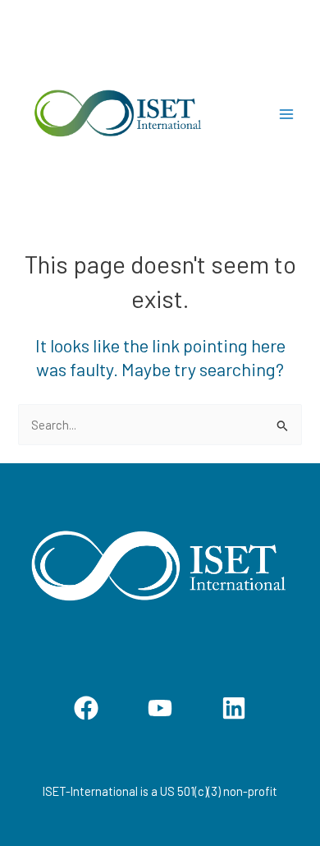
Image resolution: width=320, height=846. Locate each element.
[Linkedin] (234, 708)
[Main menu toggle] (286, 114)
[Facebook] (86, 708)
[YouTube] (160, 708)
